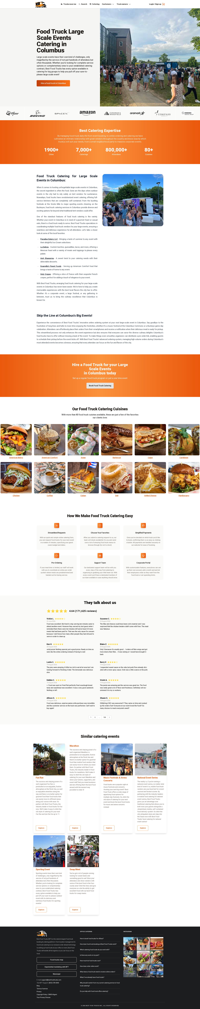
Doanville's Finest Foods (50, 266)
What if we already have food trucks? (92, 977)
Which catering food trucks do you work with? (95, 949)
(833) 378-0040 (54, 983)
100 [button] (104, 717)
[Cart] (163, 4)
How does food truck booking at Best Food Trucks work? (98, 944)
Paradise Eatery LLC (49, 239)
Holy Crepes (45, 274)
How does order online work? (89, 966)
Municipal (56, 974)
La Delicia (44, 247)
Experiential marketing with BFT (57, 967)
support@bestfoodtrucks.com (51, 980)
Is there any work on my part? (89, 955)
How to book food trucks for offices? (92, 938)
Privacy (39, 991)
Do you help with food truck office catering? (94, 991)
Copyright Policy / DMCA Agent (47, 994)
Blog (38, 986)
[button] (109, 717)
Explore (41, 828)
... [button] (99, 717)
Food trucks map (56, 960)
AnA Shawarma (47, 258)
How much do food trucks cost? (90, 961)
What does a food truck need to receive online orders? (97, 972)
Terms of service (42, 988)
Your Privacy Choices (43, 997)
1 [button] (90, 717)
